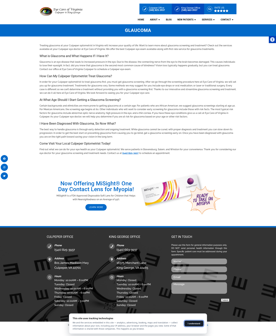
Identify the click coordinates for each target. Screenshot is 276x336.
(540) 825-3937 (130, 153)
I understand (194, 323)
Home (141, 19)
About (154, 19)
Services (207, 19)
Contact (226, 19)
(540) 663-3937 (127, 249)
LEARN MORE (96, 207)
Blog (169, 19)
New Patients (185, 19)
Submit (225, 300)
